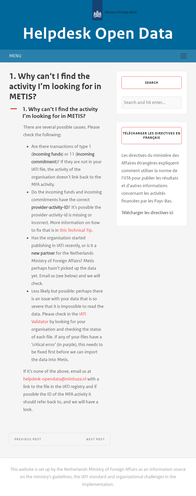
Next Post (95, 439)
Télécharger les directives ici (147, 212)
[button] (59, 113)
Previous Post (28, 439)
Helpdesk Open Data (98, 33)
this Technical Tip (76, 230)
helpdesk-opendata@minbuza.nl (54, 379)
